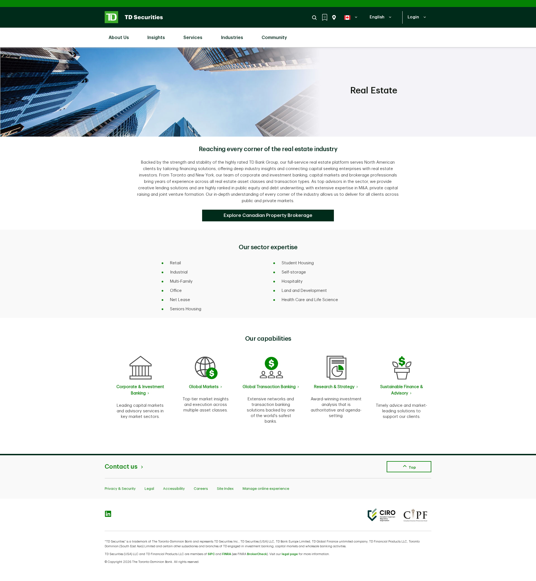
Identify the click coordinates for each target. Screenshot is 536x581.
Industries (232, 37)
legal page (290, 554)
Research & (334, 387)
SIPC (211, 554)
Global (204, 387)
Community (274, 37)
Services (193, 37)
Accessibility (174, 488)
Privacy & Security (120, 488)
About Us (118, 37)
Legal (149, 488)
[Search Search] (315, 17)
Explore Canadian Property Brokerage (268, 215)
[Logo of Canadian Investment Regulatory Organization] (381, 515)
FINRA (226, 554)
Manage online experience (266, 488)
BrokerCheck (257, 554)
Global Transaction (269, 387)
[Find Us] (333, 17)
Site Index (225, 488)
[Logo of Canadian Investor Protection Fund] (415, 515)
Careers (201, 488)
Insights (156, 37)
